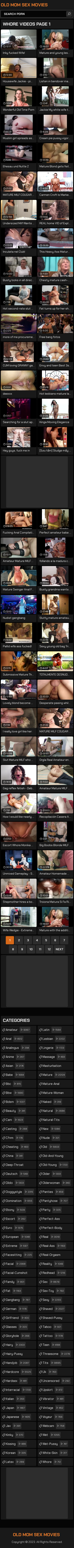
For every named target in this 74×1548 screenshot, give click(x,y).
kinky (14, 1435)
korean (16, 1453)
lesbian (54, 1039)
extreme (17, 1246)
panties (53, 1192)
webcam (53, 1426)
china (14, 1156)
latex (15, 1462)
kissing (16, 1444)
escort (15, 1219)
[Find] (69, 14)
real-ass (54, 1246)
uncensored (56, 1381)
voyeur (52, 1417)
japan (15, 1408)
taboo (52, 1327)
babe (15, 1075)
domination (19, 1201)
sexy (52, 1300)
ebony (15, 1210)
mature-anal (51, 1085)
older (52, 1174)
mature (54, 1075)
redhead (54, 1273)
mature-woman (53, 1094)
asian (14, 1066)
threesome (56, 1354)
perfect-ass (51, 1220)
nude (51, 1138)
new (51, 1129)
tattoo (53, 1336)
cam (14, 1120)
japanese (18, 1417)
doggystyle (19, 1192)
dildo (15, 1183)
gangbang (18, 1300)
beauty (15, 1111)
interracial (18, 1390)
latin (52, 1030)
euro (14, 1228)
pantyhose (55, 1201)
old (51, 1147)
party (52, 1210)
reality (53, 1264)
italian (15, 1399)
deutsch (17, 1174)
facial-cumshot (17, 1274)
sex (51, 1282)
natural (54, 1111)
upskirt (52, 1390)
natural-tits (51, 1121)
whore (52, 1462)
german (16, 1309)
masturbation (52, 1067)
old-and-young (53, 1157)
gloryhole (17, 1336)
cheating (17, 1147)
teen (51, 1345)
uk (49, 1372)
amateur (17, 1030)
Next (60, 949)
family (15, 1282)
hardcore (18, 1372)
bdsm (15, 1102)
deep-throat (15, 1166)
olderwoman (56, 1183)
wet (51, 1435)
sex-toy (53, 1291)
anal (14, 1039)
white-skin (55, 1453)
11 (40, 949)
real (51, 1237)
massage (54, 1057)
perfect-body (52, 1229)
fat (13, 1291)
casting (16, 1129)
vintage (53, 1408)
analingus (17, 1048)
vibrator (53, 1399)
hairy (15, 1345)
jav (13, 1426)
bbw (14, 1093)
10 (31, 949)
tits (52, 1363)
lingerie (53, 1048)
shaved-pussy (52, 1319)
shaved (53, 1309)
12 (49, 949)
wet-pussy (55, 1444)
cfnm (14, 1138)
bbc (13, 1084)
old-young (55, 1165)
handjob (17, 1363)
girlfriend (17, 1318)
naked (52, 1102)
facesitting (19, 1255)
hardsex (16, 1381)
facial (15, 1264)
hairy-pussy (14, 1355)
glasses (16, 1327)
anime (15, 1057)
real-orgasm (51, 1256)
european (18, 1237)
